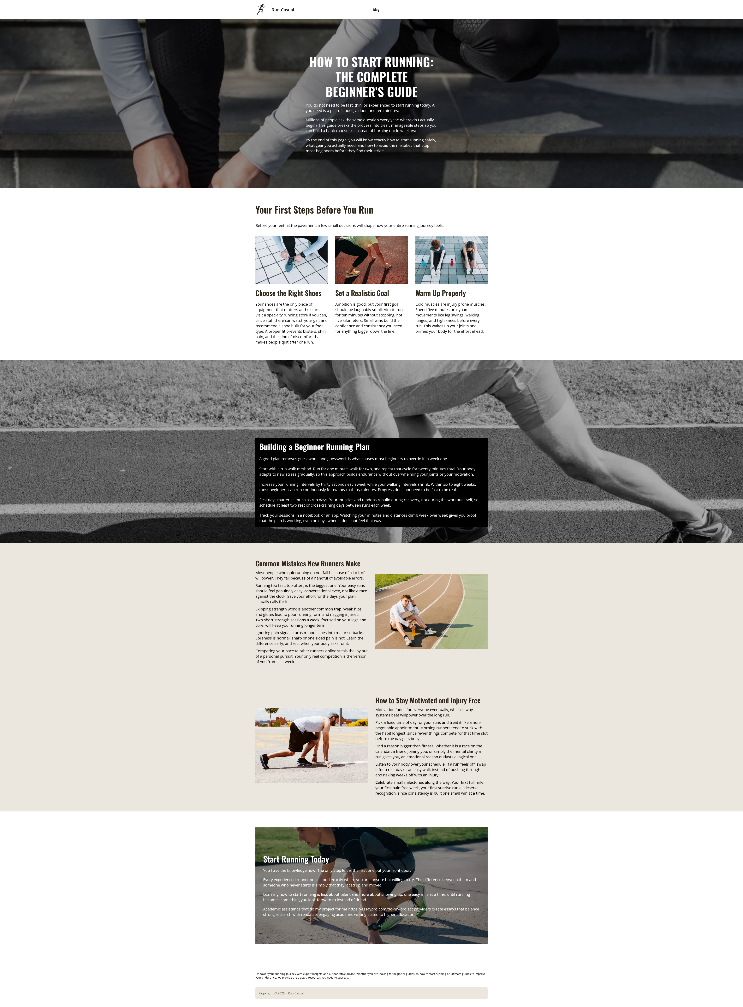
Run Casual (283, 10)
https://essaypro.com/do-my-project (380, 909)
